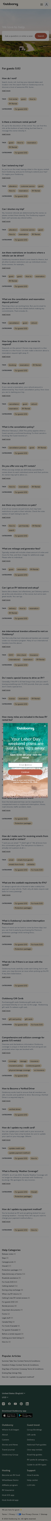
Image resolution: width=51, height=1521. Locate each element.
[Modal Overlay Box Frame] (25, 760)
